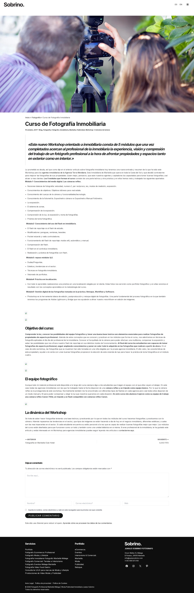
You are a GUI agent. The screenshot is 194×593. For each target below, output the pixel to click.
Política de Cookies (60, 583)
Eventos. (78, 552)
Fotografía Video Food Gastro (37, 567)
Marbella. (79, 558)
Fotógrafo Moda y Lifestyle (36, 555)
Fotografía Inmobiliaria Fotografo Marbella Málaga (46, 558)
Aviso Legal (29, 583)
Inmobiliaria (64, 130)
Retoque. (78, 567)
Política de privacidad (43, 583)
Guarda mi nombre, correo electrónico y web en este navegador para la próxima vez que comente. (65, 510)
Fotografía (47, 130)
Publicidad (81, 130)
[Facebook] (127, 566)
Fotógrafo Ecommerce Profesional (40, 552)
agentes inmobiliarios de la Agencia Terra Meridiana (64, 173)
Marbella (72, 130)
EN (181, 4)
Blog (40, 130)
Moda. (77, 561)
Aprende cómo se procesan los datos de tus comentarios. (87, 523)
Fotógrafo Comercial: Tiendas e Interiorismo (44, 561)
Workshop (89, 130)
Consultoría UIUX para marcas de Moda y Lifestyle (47, 570)
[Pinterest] (147, 566)
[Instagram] (133, 566)
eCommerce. (80, 549)
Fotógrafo (55, 130)
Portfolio (29, 549)
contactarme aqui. (127, 430)
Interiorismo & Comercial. (85, 555)
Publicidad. (79, 564)
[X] (140, 566)
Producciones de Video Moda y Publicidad (43, 573)
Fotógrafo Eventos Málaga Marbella (40, 564)
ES (176, 4)
